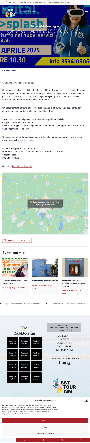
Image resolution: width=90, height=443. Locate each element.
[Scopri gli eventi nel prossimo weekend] (62, 440)
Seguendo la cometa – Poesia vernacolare (22, 303)
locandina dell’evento (22, 165)
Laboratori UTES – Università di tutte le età (67, 303)
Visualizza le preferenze (45, 433)
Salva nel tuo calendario (17, 240)
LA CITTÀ (64, 339)
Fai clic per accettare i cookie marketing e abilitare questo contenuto (45, 203)
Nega (45, 427)
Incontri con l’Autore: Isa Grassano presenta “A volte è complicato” (73, 283)
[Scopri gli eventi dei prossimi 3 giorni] (43, 440)
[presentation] (15, 267)
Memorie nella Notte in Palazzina (45, 280)
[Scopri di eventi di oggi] (25, 440)
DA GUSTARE (64, 346)
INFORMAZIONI (64, 350)
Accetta (45, 421)
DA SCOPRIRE (64, 343)
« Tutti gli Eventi (9, 70)
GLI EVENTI (64, 335)
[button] (86, 400)
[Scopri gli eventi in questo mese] (80, 440)
